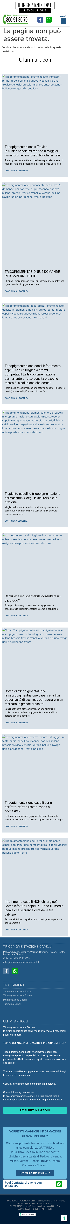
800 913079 (18, 1206)
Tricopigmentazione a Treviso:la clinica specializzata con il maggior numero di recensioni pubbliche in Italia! (33, 151)
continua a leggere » (16, 170)
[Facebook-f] (40, 20)
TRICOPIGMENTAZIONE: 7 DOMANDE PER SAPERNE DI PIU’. (34, 1043)
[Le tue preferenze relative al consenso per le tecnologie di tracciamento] (64, 1218)
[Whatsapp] (49, 20)
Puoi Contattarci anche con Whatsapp (23, 1184)
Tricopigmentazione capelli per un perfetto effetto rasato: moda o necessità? (29, 807)
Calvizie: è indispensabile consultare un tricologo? (29, 1083)
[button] (63, 21)
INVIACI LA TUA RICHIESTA (35, 1173)
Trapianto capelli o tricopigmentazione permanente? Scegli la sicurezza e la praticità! (32, 498)
